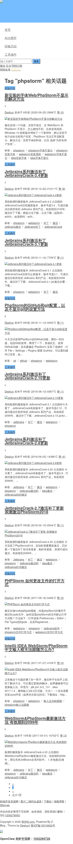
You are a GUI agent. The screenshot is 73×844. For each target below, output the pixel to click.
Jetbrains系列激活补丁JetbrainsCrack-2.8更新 (26, 441)
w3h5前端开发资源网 (40, 2)
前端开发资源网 (9, 801)
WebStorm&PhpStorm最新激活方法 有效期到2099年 (35, 720)
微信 (2, 66)
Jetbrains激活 (13, 227)
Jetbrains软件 (52, 628)
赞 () (60, 112)
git (14, 360)
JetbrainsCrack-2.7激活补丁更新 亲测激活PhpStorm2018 (34, 509)
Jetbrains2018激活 (16, 567)
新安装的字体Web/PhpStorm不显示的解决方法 (36, 97)
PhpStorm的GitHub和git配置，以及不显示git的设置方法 (35, 307)
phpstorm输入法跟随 (17, 704)
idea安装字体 (19, 158)
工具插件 (11, 54)
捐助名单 (5, 69)
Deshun (9, 112)
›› (13, 791)
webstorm (34, 223)
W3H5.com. (28, 821)
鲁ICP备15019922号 (43, 825)
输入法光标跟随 (53, 701)
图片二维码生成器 (31, 801)
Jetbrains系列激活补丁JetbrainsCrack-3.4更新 (26, 173)
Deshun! (25, 825)
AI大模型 (10, 38)
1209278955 (12, 815)
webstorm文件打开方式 (49, 632)
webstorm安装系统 (30, 154)
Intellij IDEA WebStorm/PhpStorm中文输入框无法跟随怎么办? (36, 647)
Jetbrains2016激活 (16, 777)
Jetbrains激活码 (29, 491)
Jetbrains (18, 422)
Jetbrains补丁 (33, 227)
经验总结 (11, 46)
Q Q (8, 66)
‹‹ (13, 784)
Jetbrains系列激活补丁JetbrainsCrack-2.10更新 (27, 376)
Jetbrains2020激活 (16, 494)
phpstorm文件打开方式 (18, 632)
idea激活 (47, 491)
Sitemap (5, 805)
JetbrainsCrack (53, 227)
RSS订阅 (17, 66)
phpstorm (19, 150)
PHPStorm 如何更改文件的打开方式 (35, 582)
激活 (55, 223)
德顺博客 (59, 801)
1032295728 (41, 838)
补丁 (46, 223)
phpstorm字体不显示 (40, 150)
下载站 (48, 801)
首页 (8, 29)
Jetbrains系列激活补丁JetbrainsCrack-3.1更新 (26, 242)
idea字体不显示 (39, 158)
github (23, 360)
